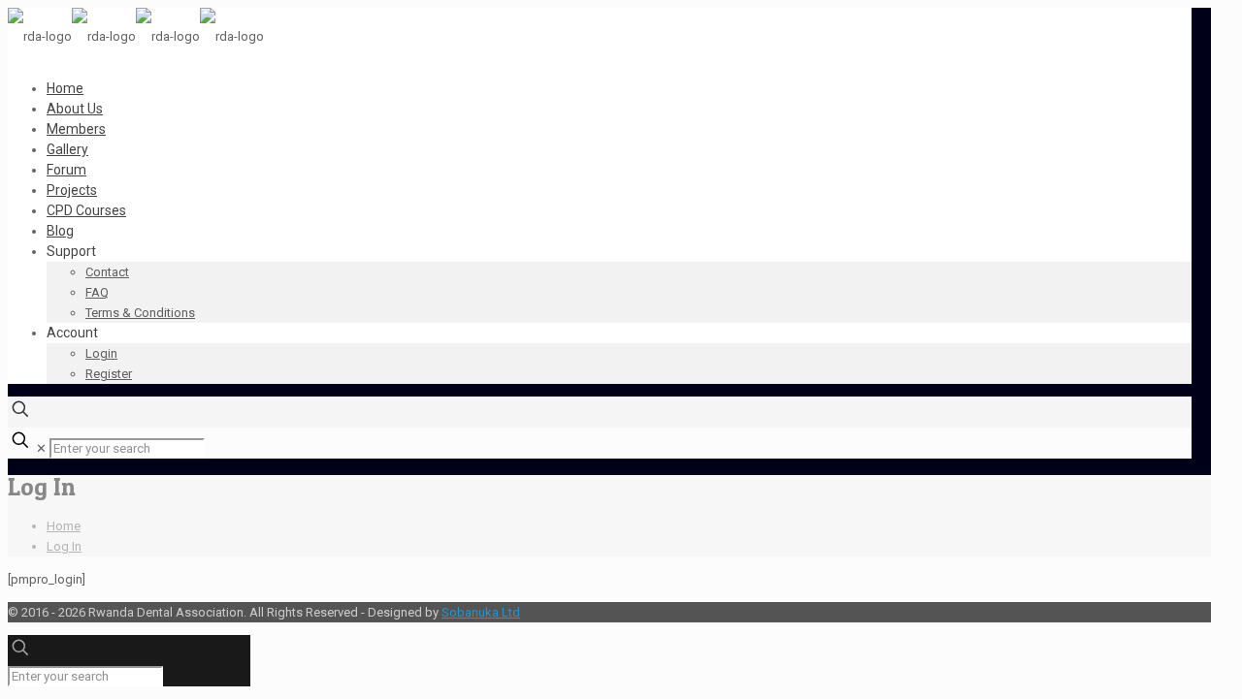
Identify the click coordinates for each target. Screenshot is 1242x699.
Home (64, 526)
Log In (64, 546)
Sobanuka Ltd (480, 612)
